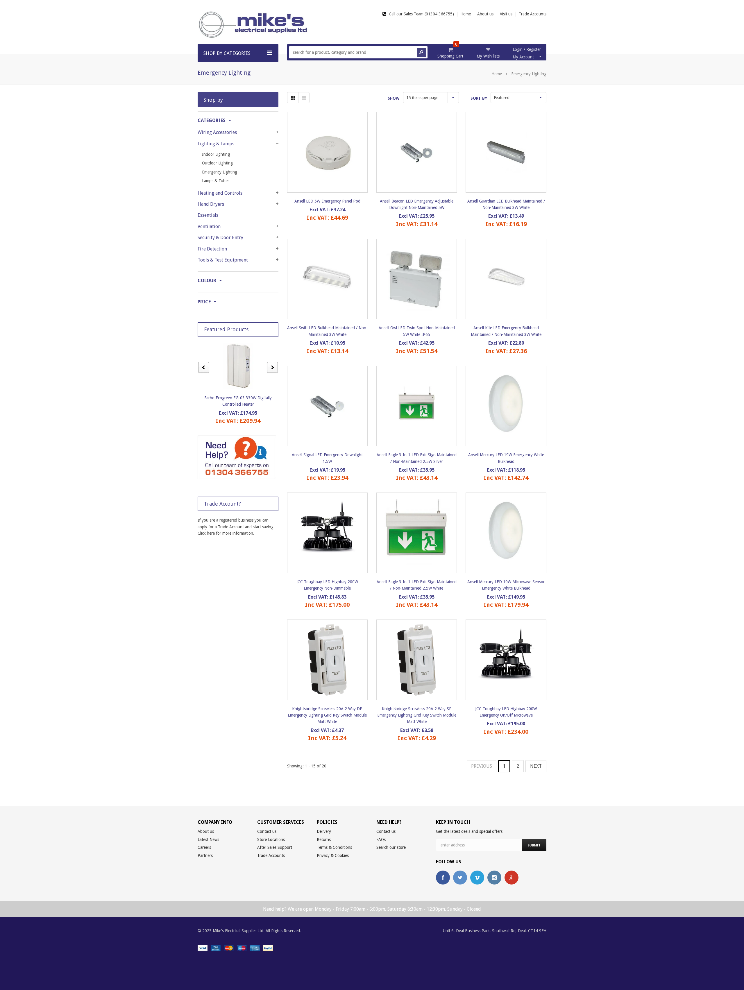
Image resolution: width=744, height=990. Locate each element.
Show (394, 98)
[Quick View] (322, 152)
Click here (206, 533)
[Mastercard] (229, 947)
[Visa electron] (216, 947)
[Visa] (203, 947)
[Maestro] (242, 947)
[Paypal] (268, 947)
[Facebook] (443, 878)
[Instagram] (494, 878)
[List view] (303, 97)
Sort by (479, 98)
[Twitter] (460, 878)
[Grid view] (292, 97)
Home (496, 73)
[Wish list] (332, 152)
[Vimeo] (477, 878)
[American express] (255, 947)
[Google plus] (511, 878)
